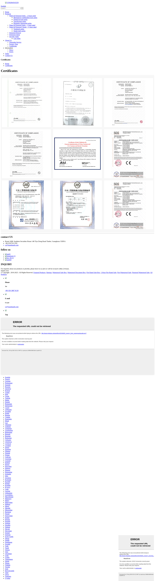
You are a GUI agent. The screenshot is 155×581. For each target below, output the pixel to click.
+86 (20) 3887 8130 (11, 290)
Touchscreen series (19, 21)
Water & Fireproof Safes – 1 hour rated (22, 25)
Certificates (13, 46)
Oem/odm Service (15, 42)
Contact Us (9, 55)
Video (7, 54)
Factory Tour (13, 44)
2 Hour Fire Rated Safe (108, 272)
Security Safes (14, 36)
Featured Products (39, 272)
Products (8, 14)
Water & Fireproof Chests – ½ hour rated (22, 27)
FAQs (11, 52)
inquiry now (5, 271)
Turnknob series (18, 29)
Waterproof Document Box (76, 272)
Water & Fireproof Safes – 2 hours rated (22, 16)
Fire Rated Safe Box (93, 272)
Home (7, 12)
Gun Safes (16, 38)
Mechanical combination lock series (25, 18)
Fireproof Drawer (15, 33)
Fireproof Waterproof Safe (141, 272)
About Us (8, 40)
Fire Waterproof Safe (124, 272)
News (11, 50)
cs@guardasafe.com (11, 307)
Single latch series (19, 31)
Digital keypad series (20, 19)
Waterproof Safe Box (60, 272)
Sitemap (49, 272)
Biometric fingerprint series (22, 23)
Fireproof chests (14, 35)
